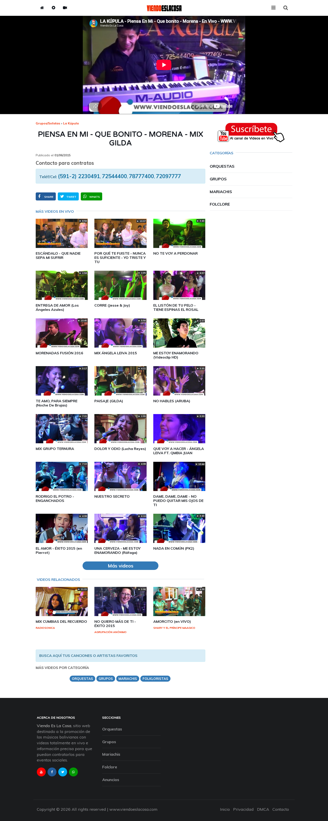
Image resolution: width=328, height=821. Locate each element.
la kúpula (71, 123)
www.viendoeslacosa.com (133, 809)
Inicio (225, 809)
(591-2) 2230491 (79, 176)
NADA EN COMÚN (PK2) (173, 548)
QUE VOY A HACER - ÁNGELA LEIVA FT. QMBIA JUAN (178, 450)
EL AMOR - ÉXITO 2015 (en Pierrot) (59, 550)
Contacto (280, 809)
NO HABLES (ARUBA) (171, 401)
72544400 (114, 176)
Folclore (220, 204)
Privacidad (243, 809)
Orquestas (222, 166)
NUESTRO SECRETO (112, 496)
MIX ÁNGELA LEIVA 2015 (115, 353)
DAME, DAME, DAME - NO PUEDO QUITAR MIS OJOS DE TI (178, 500)
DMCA (263, 809)
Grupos (218, 179)
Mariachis (221, 191)
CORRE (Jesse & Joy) (112, 305)
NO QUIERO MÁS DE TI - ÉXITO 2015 (115, 623)
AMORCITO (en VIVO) (172, 621)
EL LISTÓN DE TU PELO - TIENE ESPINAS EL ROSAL (175, 307)
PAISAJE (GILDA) (108, 401)
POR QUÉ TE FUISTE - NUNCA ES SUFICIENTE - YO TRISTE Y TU (120, 257)
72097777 (168, 176)
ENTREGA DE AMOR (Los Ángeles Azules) (57, 307)
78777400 (141, 176)
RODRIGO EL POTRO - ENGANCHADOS (55, 498)
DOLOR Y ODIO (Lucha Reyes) (120, 448)
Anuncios (110, 779)
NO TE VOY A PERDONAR (175, 253)
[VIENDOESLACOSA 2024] (164, 8)
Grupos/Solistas (48, 123)
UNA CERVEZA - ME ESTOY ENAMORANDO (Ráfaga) (117, 550)
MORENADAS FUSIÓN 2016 (59, 353)
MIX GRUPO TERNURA (55, 448)
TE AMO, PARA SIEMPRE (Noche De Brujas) (56, 403)
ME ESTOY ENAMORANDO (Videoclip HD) (175, 355)
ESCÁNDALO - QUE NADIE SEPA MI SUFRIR (58, 255)
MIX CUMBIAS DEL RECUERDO (61, 621)
